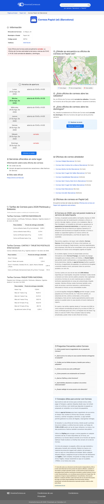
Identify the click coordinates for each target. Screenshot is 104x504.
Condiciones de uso (60, 485)
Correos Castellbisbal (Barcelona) (67, 177)
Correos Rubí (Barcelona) (64, 189)
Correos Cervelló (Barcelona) (66, 193)
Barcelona (76, 8)
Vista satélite (89, 88)
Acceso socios (92, 502)
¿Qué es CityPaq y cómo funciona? (67, 378)
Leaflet (80, 84)
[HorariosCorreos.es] (28, 4)
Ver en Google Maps (76, 88)
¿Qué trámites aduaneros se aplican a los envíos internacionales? (70, 383)
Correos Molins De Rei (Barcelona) (67, 169)
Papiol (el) (23, 13)
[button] (75, 68)
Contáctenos (73, 493)
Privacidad (42, 496)
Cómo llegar (63, 88)
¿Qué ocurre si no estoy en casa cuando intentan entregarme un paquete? (74, 357)
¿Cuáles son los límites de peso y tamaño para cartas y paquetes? (72, 363)
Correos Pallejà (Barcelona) (65, 161)
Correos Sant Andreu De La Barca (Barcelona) (71, 165)
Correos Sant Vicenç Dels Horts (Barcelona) (71, 181)
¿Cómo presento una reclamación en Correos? (70, 373)
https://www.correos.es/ (15, 178)
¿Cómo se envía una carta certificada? (68, 369)
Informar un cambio (29, 153)
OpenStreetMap (87, 84)
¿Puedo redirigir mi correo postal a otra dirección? (71, 389)
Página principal (12, 13)
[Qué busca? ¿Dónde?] (89, 5)
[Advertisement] (28, 68)
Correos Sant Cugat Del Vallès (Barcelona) (70, 173)
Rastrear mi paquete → (75, 126)
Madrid (84, 8)
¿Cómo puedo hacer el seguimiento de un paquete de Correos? (72, 350)
